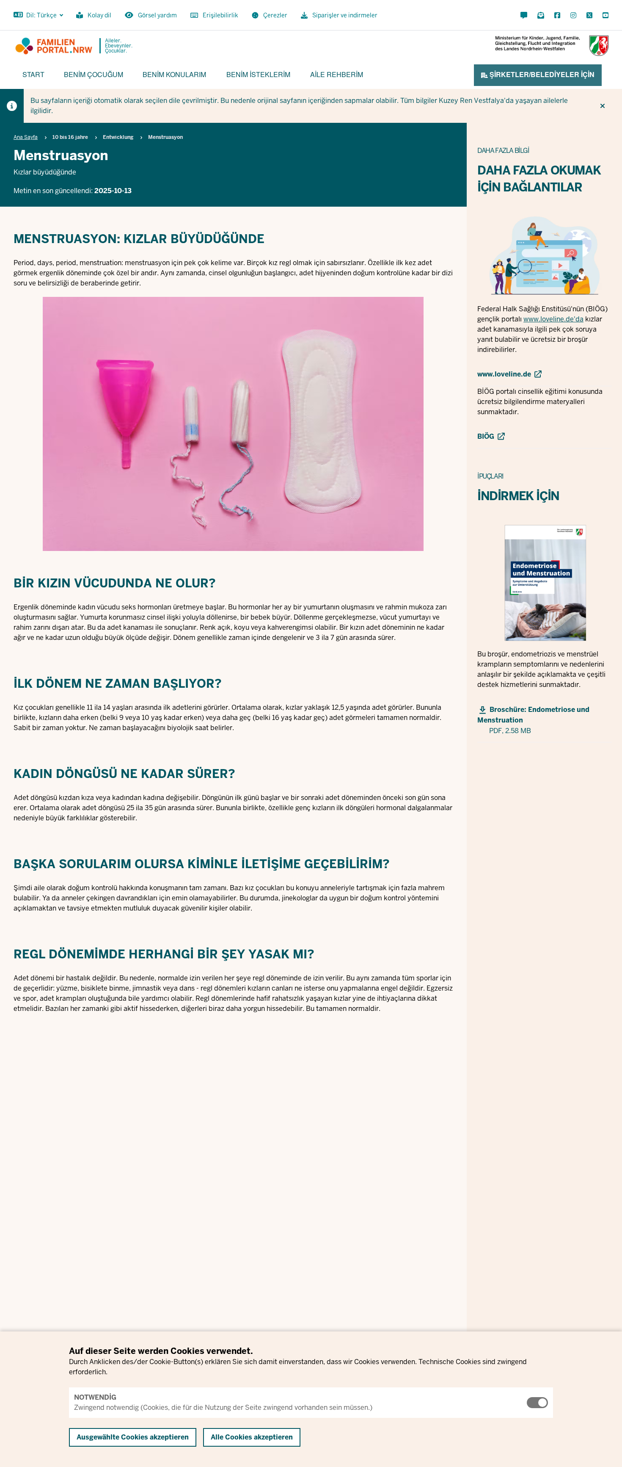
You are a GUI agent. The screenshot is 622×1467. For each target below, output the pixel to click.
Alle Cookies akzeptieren (252, 1437)
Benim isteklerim (258, 74)
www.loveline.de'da (553, 319)
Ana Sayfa (26, 137)
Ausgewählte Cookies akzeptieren (133, 1437)
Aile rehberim (336, 74)
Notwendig (95, 1397)
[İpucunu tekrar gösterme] (602, 106)
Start (33, 74)
